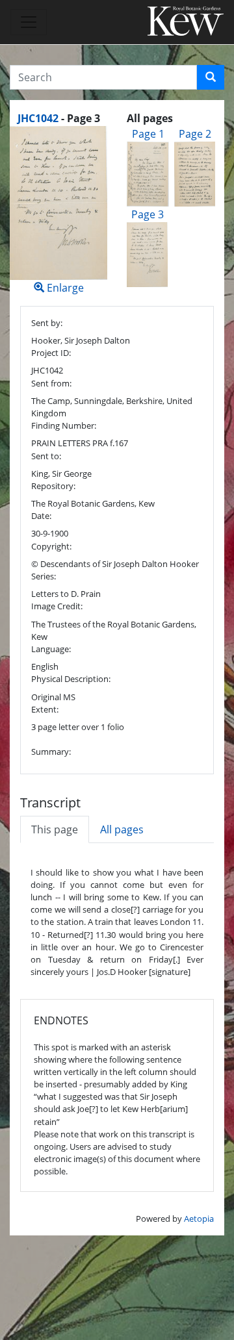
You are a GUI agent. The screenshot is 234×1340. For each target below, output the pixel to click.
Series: (43, 576)
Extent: (44, 709)
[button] (210, 77)
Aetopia (199, 1218)
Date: (41, 516)
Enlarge (64, 288)
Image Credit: (57, 606)
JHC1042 (38, 118)
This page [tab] (54, 829)
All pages (122, 829)
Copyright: (51, 546)
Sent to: (46, 456)
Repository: (53, 486)
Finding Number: (63, 425)
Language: (51, 649)
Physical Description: (70, 679)
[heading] (59, 118)
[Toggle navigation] (28, 22)
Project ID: (51, 353)
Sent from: (51, 383)
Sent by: (46, 323)
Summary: (51, 751)
